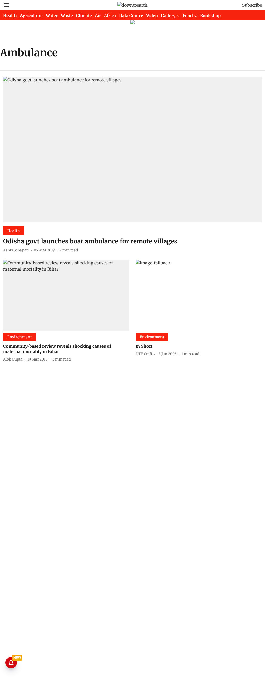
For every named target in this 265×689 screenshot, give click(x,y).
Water (52, 15)
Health (10, 15)
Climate (84, 15)
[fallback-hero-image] (132, 149)
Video (152, 15)
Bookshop (210, 15)
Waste (67, 15)
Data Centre (131, 15)
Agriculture (31, 15)
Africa (110, 15)
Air (98, 15)
